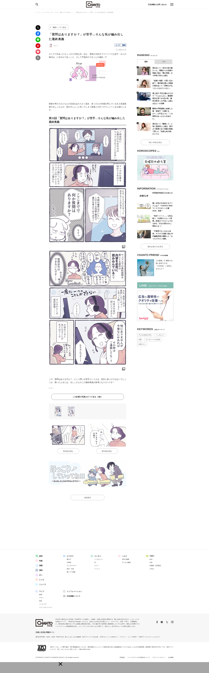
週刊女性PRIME (40, 637)
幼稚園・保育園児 (155, 565)
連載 (41, 565)
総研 (41, 556)
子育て (152, 556)
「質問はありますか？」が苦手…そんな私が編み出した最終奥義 (94, 12)
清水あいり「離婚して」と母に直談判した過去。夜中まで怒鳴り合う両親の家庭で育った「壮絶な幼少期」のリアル (162, 129)
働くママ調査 (71, 572)
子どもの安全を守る (145, 335)
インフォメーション (74, 591)
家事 (40, 594)
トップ (38, 12)
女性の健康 (125, 559)
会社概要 (170, 657)
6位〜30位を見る (155, 142)
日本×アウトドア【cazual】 (90, 637)
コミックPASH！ (133, 637)
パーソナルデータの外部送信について (138, 657)
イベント (97, 569)
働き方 (69, 559)
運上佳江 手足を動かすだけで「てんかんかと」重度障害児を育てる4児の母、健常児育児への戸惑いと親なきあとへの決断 (162, 98)
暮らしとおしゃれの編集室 (73, 637)
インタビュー (160, 335)
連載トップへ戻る (59, 27)
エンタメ (97, 556)
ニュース (42, 584)
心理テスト (142, 344)
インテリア (42, 604)
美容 (40, 601)
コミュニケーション (45, 607)
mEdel (53, 637)
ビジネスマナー (72, 565)
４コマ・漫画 (120, 45)
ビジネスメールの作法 (153, 339)
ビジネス (70, 556)
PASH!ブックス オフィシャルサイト (149, 637)
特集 (41, 561)
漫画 (41, 570)
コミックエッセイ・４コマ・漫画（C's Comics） (57, 12)
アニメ (96, 565)
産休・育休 (70, 569)
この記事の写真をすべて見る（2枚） (88, 397)
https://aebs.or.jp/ (84, 649)
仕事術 (69, 562)
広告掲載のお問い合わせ (157, 4)
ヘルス (124, 556)
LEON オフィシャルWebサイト (109, 637)
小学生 (151, 569)
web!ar (48, 637)
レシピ (41, 580)
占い (41, 575)
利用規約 (122, 657)
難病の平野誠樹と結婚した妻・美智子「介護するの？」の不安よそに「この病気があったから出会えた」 (162, 114)
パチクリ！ (123, 637)
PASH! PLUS (60, 637)
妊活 (150, 559)
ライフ (41, 591)
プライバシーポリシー (159, 657)
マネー (41, 598)
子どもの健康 (126, 562)
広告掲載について (73, 596)
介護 (139, 339)
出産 (150, 562)
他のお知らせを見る (155, 247)
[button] (60, 664)
